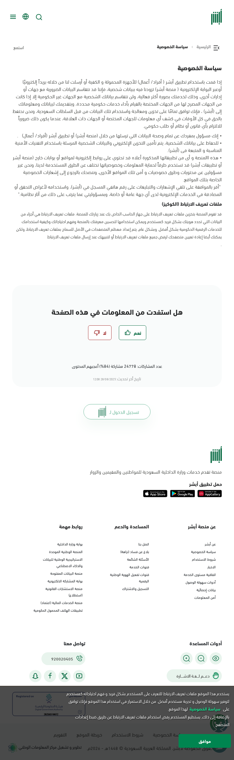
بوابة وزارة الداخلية (70, 543)
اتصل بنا (143, 543)
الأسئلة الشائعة (138, 559)
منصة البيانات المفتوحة (66, 573)
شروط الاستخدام (204, 559)
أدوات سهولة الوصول (201, 581)
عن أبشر (210, 543)
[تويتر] (64, 676)
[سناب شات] (35, 676)
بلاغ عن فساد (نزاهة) (134, 551)
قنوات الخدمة (139, 566)
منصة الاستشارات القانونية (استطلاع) (64, 591)
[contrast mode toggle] (215, 658)
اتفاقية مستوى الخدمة (200, 574)
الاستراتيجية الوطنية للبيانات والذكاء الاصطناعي (63, 562)
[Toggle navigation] (12, 17)
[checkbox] (132, 332)
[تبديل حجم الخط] (201, 658)
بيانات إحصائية (206, 589)
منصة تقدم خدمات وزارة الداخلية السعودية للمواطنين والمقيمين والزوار (156, 471)
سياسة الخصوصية (203, 551)
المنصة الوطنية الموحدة (66, 551)
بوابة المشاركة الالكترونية (65, 580)
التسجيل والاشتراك (135, 588)
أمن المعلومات (205, 597)
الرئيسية (204, 46)
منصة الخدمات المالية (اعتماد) (62, 602)
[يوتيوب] (79, 676)
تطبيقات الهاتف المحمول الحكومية (58, 609)
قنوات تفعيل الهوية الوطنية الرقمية (129, 577)
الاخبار (211, 566)
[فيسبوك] (50, 676)
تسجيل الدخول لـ (124, 411)
